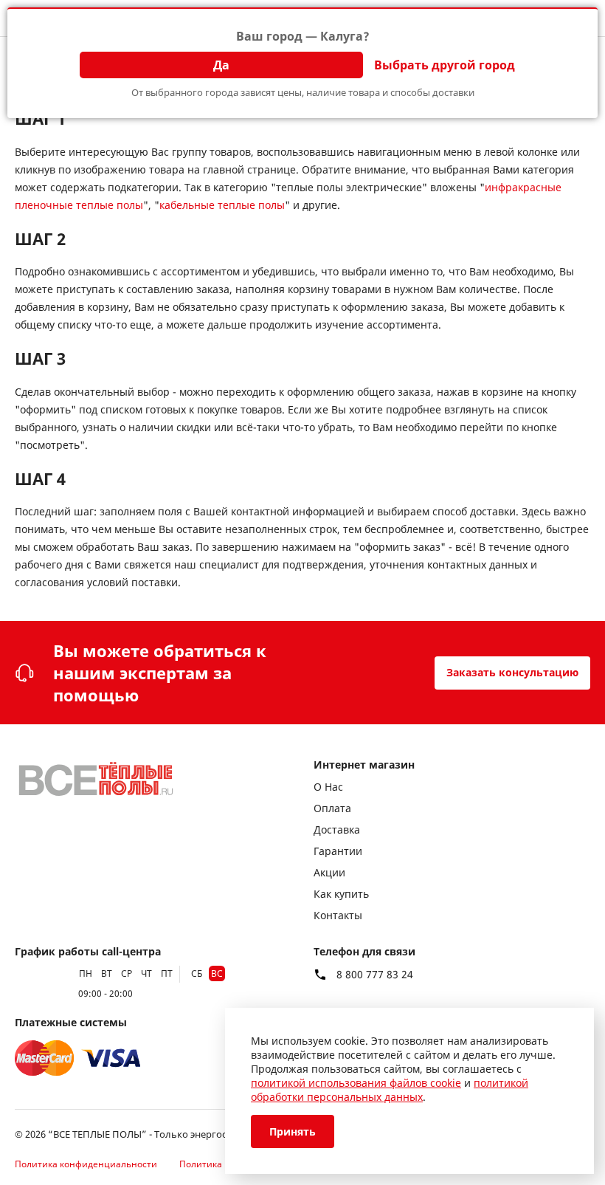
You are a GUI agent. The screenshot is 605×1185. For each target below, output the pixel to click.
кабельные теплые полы (222, 205)
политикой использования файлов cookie (356, 1083)
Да (221, 65)
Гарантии (338, 851)
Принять (292, 1131)
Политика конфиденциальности (86, 1164)
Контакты (338, 915)
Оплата (332, 808)
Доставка (337, 829)
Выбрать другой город (444, 65)
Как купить (341, 894)
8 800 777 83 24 (374, 974)
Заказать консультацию (512, 672)
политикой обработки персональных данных (389, 1090)
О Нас (328, 787)
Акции (329, 872)
